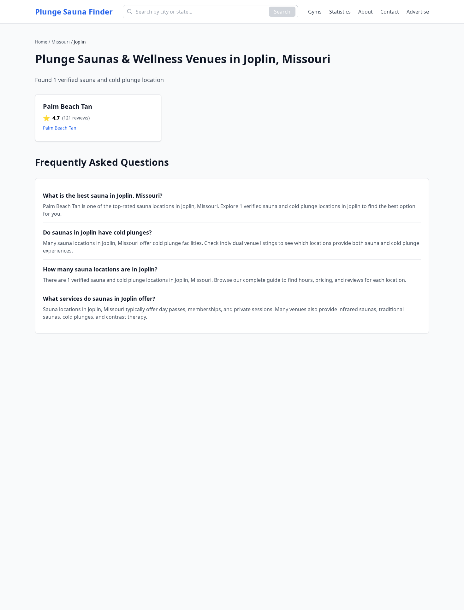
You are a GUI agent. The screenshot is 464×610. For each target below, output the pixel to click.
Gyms (315, 11)
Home (41, 42)
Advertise (418, 11)
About (365, 11)
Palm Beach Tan (59, 128)
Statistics (340, 11)
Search (282, 11)
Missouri (60, 42)
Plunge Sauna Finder (74, 12)
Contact (389, 11)
